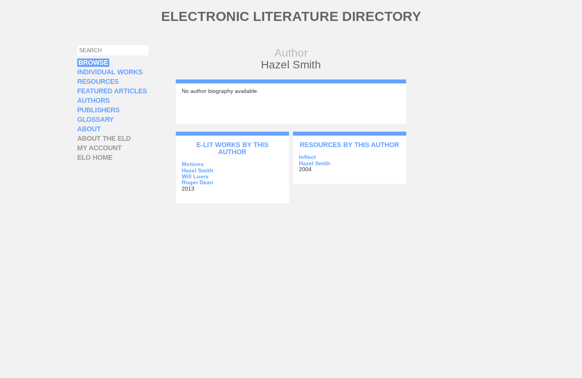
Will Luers (195, 176)
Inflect (307, 157)
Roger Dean (197, 182)
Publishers (98, 110)
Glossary (95, 119)
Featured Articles (112, 91)
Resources (98, 81)
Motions (193, 164)
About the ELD (104, 138)
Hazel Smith (197, 170)
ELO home (94, 157)
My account (99, 148)
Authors (93, 100)
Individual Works (110, 72)
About (89, 129)
